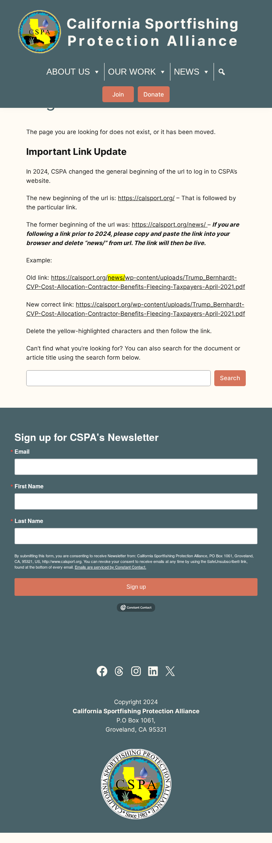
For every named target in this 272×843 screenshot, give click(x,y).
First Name (29, 486)
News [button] (186, 71)
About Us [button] (68, 71)
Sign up (136, 587)
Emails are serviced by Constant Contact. (110, 567)
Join (118, 94)
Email (22, 451)
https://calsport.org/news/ (170, 224)
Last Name (29, 521)
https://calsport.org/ (146, 198)
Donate (153, 94)
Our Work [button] (132, 71)
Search (230, 378)
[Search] (222, 72)
